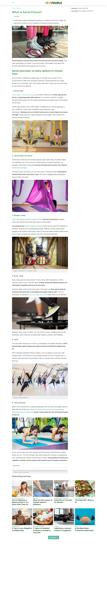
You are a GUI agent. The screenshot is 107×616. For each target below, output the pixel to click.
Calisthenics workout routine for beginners (62, 529)
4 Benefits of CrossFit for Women (63, 501)
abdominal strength (19, 168)
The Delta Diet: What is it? (84, 501)
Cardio (14, 8)
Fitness (56, 526)
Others (19, 8)
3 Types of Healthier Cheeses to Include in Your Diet (41, 530)
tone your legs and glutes (38, 294)
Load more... (53, 537)
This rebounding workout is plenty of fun (27, 219)
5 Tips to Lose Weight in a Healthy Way (22, 529)
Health (35, 498)
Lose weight (15, 526)
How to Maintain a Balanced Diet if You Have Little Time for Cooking (20, 502)
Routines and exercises (61, 498)
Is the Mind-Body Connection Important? (84, 529)
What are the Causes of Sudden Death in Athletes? (42, 502)
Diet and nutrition (17, 498)
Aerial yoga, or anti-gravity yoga (23, 95)
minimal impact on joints (34, 226)
